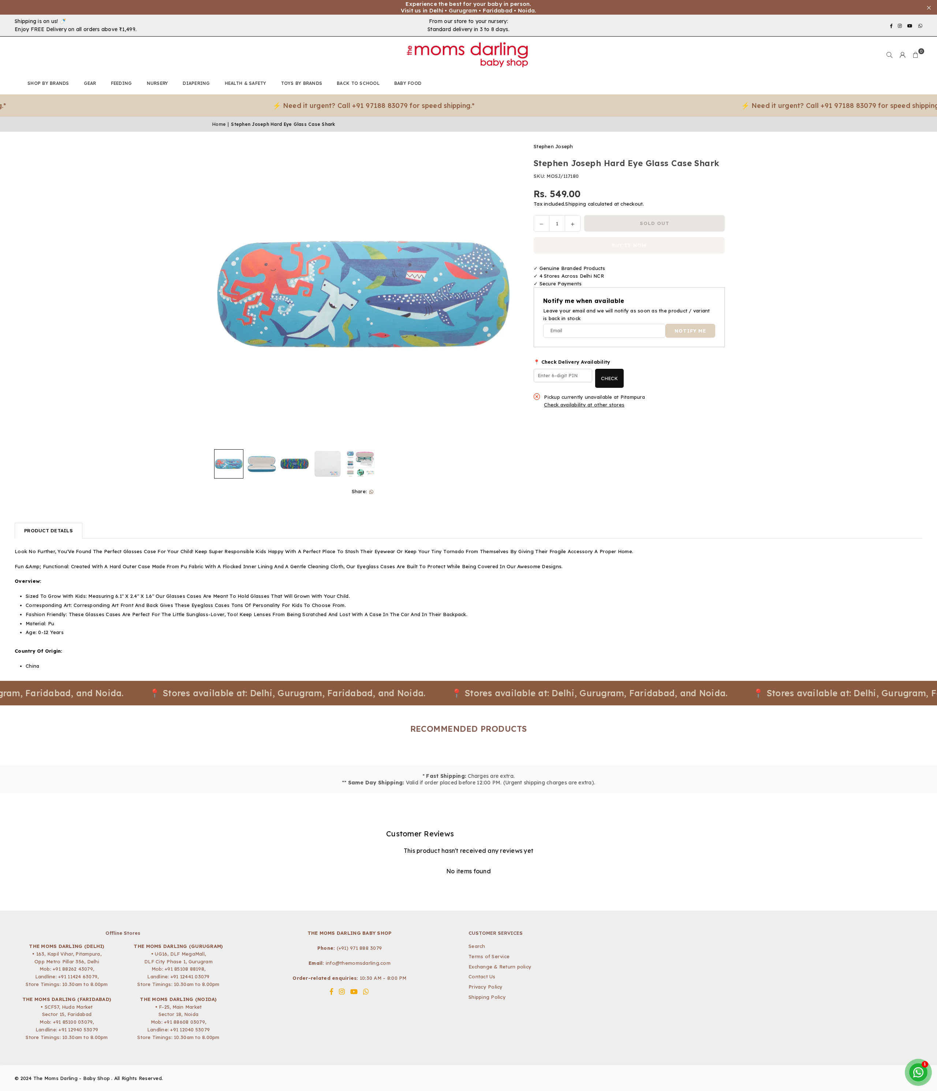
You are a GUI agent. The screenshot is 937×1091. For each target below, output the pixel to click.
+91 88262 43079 (73, 969)
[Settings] (902, 54)
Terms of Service (488, 956)
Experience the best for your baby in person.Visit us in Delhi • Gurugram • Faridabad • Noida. (469, 7)
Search (476, 946)
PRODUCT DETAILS (48, 530)
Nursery (157, 83)
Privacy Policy (485, 987)
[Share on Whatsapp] (371, 491)
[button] (915, 54)
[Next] (505, 294)
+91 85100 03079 (73, 1022)
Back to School (358, 83)
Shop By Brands (48, 83)
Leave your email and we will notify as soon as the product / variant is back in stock (626, 314)
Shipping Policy (487, 997)
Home (218, 124)
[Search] (889, 54)
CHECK (609, 378)
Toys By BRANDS (301, 83)
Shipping (575, 204)
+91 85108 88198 (184, 969)
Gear (90, 83)
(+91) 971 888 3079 (359, 948)
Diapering (196, 83)
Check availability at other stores (584, 405)
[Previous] (222, 294)
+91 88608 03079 (184, 1022)
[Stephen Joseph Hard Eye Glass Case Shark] (228, 464)
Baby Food (407, 83)
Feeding (121, 83)
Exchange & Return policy (499, 967)
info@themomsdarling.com (358, 963)
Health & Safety (245, 83)
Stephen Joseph (553, 146)
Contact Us (482, 976)
